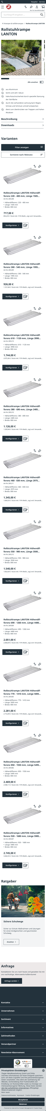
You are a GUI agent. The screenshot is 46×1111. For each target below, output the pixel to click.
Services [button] (42, 2)
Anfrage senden (10, 981)
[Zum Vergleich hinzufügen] (35, 166)
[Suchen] (42, 14)
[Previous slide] (2, 23)
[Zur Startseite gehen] (14, 7)
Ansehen (10, 942)
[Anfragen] (25, 225)
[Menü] (2, 6)
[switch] (27, 1066)
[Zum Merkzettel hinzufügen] (40, 166)
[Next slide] (43, 59)
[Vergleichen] (25, 6)
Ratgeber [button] (34, 2)
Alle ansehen (33, 82)
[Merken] (31, 6)
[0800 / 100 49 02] (2, 2)
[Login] (37, 6)
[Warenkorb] (42, 6)
